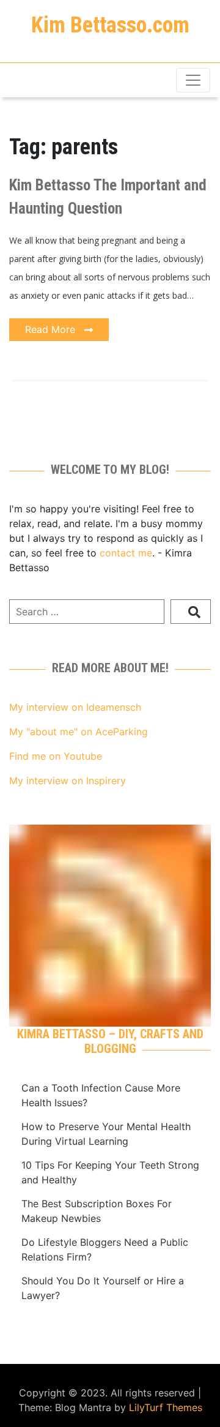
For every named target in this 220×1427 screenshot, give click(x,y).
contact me (126, 553)
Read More (51, 329)
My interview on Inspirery (67, 780)
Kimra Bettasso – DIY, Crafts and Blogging (110, 1041)
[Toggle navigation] (193, 80)
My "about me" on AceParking (78, 731)
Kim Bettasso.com (110, 25)
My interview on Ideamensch (75, 707)
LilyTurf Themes (165, 1407)
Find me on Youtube (55, 756)
